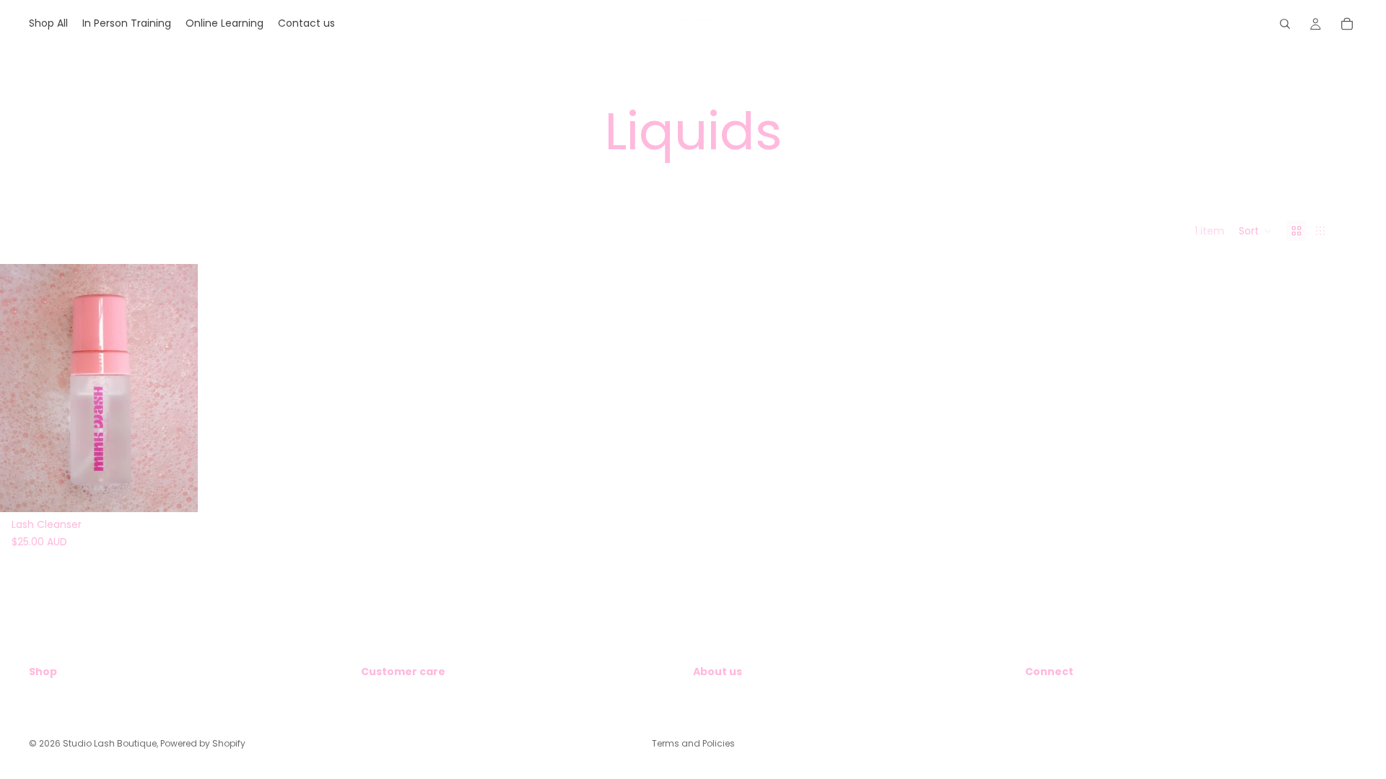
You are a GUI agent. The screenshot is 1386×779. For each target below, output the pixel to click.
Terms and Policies (693, 743)
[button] (1255, 231)
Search (46, 697)
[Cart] (1347, 24)
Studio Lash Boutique (110, 743)
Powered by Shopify (202, 743)
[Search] (1285, 24)
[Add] (175, 490)
